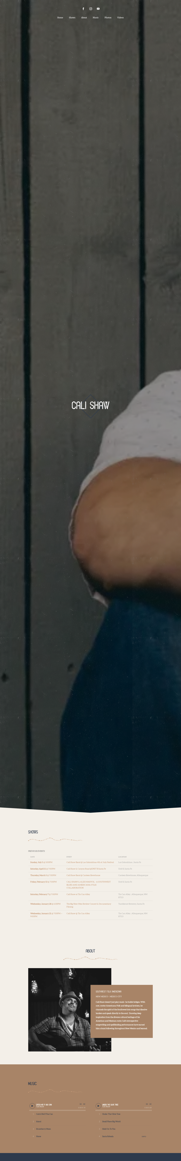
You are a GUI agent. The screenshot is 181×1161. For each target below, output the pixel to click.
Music (96, 17)
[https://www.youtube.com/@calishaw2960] (98, 8)
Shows (72, 17)
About (84, 17)
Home (60, 17)
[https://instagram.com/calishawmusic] (90, 8)
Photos (108, 17)
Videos (120, 17)
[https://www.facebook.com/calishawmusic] (83, 8)
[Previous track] (81, 1104)
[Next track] (84, 1104)
